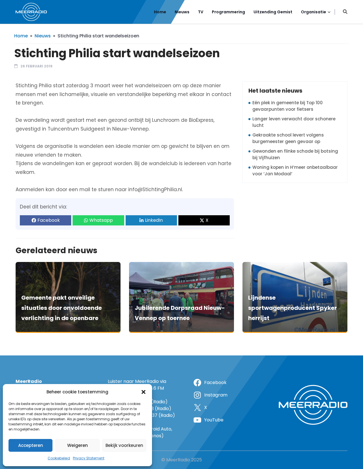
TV (200, 12)
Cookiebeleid (59, 458)
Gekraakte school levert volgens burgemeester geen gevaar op (288, 138)
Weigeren (77, 445)
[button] (143, 392)
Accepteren (30, 445)
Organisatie (313, 12)
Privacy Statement (88, 458)
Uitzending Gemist (273, 12)
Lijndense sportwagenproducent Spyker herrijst (292, 308)
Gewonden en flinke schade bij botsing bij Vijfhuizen (295, 154)
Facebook (48, 220)
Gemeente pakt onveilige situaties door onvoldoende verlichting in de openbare (61, 308)
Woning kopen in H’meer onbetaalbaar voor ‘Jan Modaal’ (295, 170)
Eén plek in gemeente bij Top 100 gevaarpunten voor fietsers (287, 106)
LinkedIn (154, 220)
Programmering (228, 12)
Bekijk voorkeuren (124, 445)
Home (160, 12)
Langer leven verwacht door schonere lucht (293, 122)
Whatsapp (101, 220)
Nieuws (182, 12)
